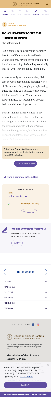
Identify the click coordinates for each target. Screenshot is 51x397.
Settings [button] (8, 308)
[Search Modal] (47, 4)
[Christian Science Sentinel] (26, 4)
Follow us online (21, 325)
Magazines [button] (9, 287)
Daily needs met (18, 196)
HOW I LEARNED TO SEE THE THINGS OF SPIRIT (21, 35)
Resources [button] (9, 303)
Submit (17, 243)
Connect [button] (8, 281)
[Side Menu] (4, 4)
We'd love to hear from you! (28, 228)
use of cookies (26, 376)
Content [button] (8, 292)
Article (11, 23)
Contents (30, 212)
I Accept (25, 385)
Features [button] (8, 297)
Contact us (27, 272)
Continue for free (25, 163)
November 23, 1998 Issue (17, 25)
